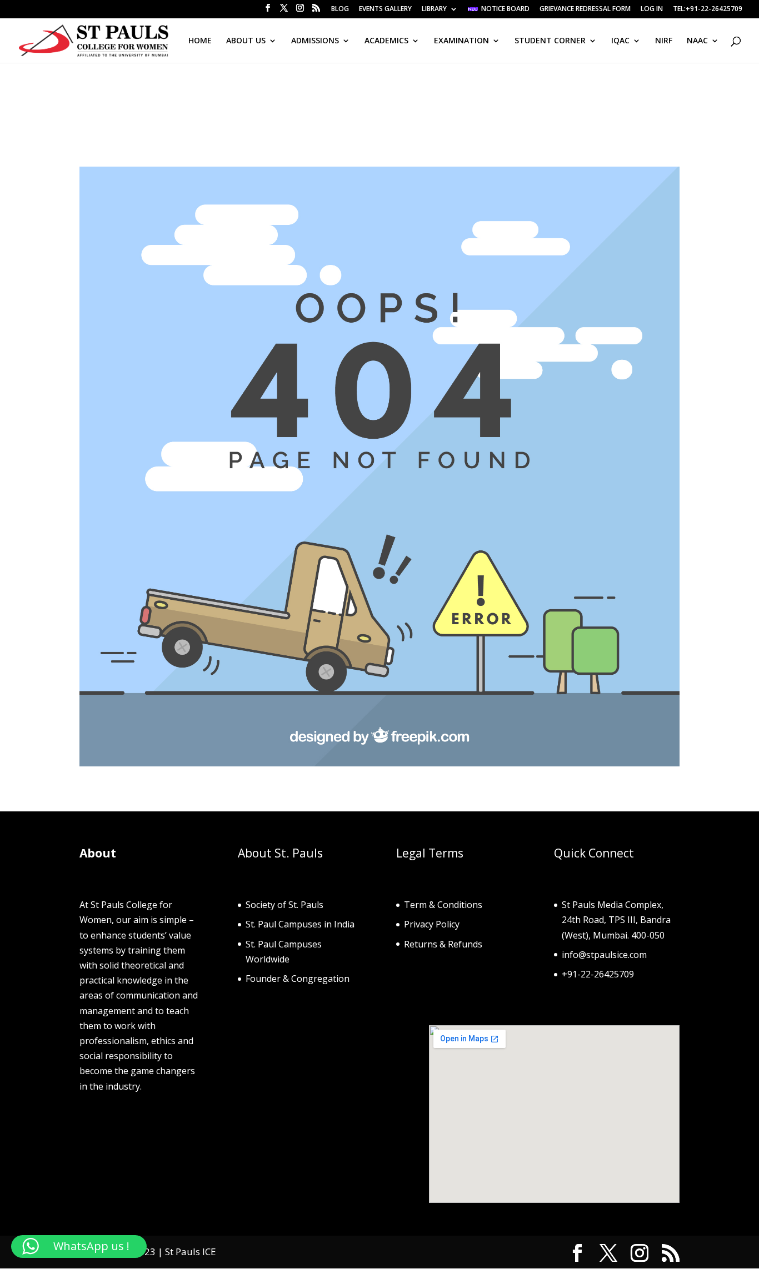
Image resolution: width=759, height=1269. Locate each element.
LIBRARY (434, 9)
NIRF (663, 41)
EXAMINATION (461, 41)
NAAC (697, 41)
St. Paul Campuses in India (300, 924)
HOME (200, 41)
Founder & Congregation (297, 978)
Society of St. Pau (281, 905)
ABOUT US (246, 41)
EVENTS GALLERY (385, 9)
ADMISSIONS (315, 41)
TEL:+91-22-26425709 (707, 9)
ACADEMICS (386, 41)
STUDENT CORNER (550, 41)
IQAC (620, 41)
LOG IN (652, 9)
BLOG (340, 9)
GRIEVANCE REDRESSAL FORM (585, 9)
